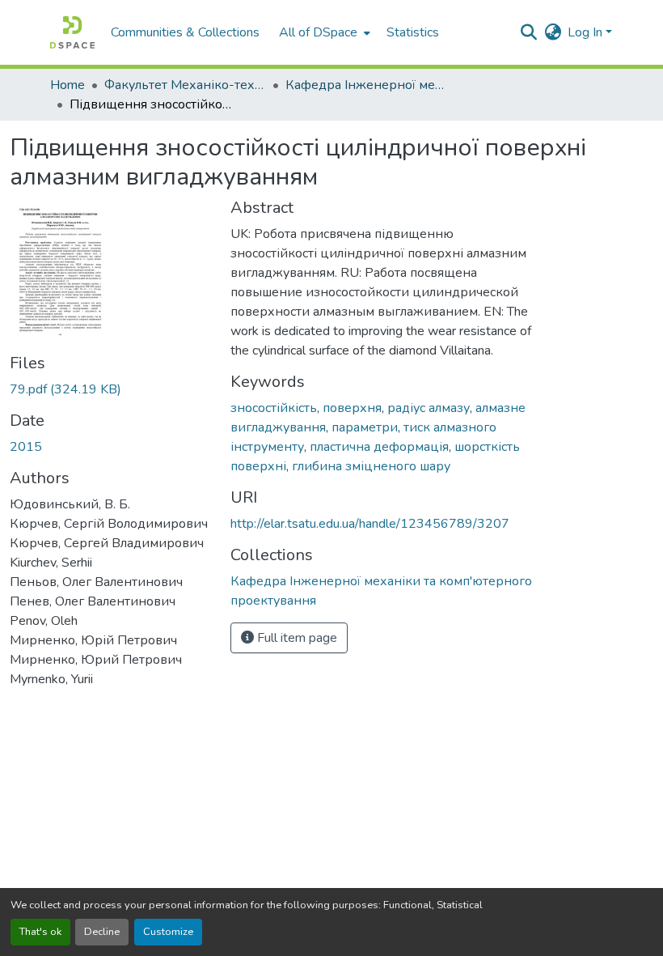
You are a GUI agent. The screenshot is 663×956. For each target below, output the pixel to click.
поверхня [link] (352, 408)
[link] (110, 389)
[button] (72, 32)
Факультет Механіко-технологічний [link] (185, 85)
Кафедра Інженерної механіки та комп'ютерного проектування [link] (366, 85)
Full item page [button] (295, 638)
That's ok (40, 931)
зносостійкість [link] (273, 408)
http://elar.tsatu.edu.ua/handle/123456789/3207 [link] (369, 524)
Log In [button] (587, 32)
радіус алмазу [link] (428, 408)
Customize (168, 931)
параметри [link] (365, 427)
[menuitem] (323, 32)
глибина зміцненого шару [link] (371, 466)
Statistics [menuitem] (412, 32)
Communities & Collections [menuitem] (185, 32)
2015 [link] (26, 447)
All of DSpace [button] (318, 32)
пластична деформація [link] (379, 447)
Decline (102, 931)
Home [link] (67, 85)
